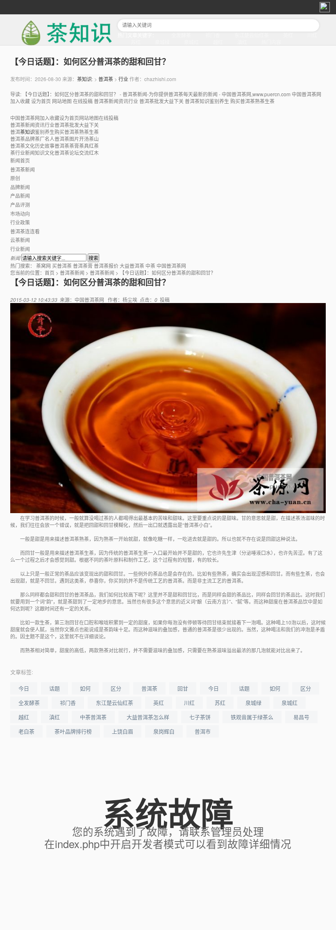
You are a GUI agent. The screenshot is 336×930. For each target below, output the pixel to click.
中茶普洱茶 (93, 717)
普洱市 (203, 731)
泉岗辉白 (164, 731)
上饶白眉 (122, 731)
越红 (218, 41)
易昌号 (301, 717)
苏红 (136, 41)
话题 (54, 688)
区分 (116, 688)
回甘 (182, 688)
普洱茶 (105, 78)
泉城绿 (162, 41)
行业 (123, 78)
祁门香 (212, 35)
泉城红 (191, 41)
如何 (85, 688)
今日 (23, 688)
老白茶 (26, 731)
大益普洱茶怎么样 (148, 717)
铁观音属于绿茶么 (252, 717)
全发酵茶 (181, 35)
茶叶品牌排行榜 (73, 731)
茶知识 (84, 78)
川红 (312, 35)
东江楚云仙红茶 (251, 35)
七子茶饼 (200, 717)
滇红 (242, 41)
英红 (288, 35)
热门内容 (271, 41)
